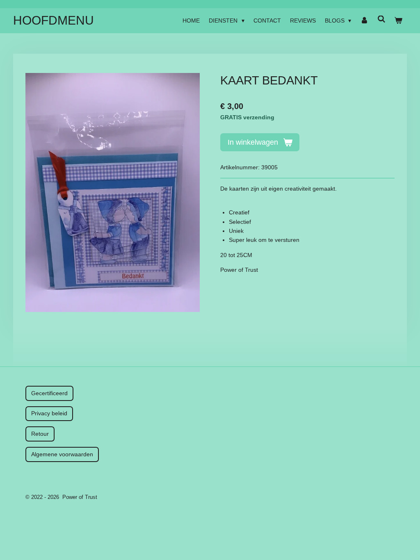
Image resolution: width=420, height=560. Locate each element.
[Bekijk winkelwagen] (398, 20)
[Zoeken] (381, 19)
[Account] (364, 20)
